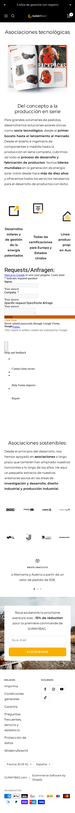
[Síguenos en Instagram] (53, 689)
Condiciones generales (14, 696)
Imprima (11, 686)
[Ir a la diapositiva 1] (34, 589)
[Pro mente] (46, 537)
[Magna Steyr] (64, 537)
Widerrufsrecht (16, 750)
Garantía (10, 706)
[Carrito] (69, 16)
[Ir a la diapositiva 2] (37, 589)
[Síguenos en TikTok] (45, 697)
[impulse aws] (28, 510)
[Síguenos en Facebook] (45, 689)
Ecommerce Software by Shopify (49, 777)
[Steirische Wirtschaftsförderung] (10, 510)
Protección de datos (15, 740)
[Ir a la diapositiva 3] (40, 589)
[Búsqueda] (13, 16)
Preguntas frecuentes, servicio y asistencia (12, 722)
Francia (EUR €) (17, 764)
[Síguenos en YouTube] (62, 689)
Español (41, 764)
